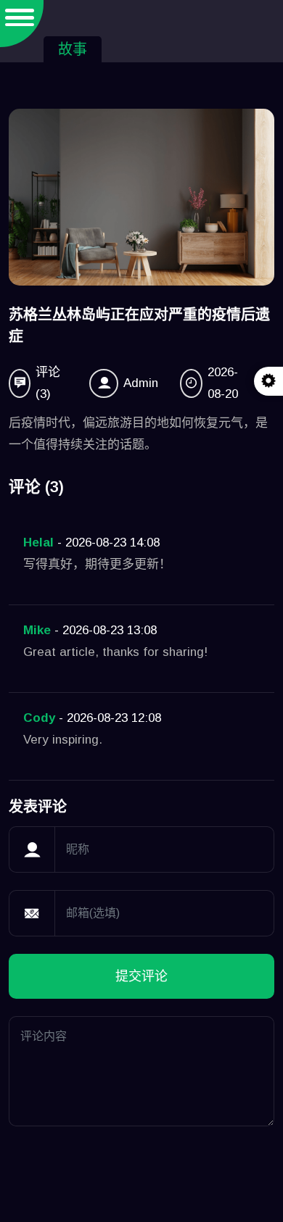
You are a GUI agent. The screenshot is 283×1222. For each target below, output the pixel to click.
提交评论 (141, 976)
